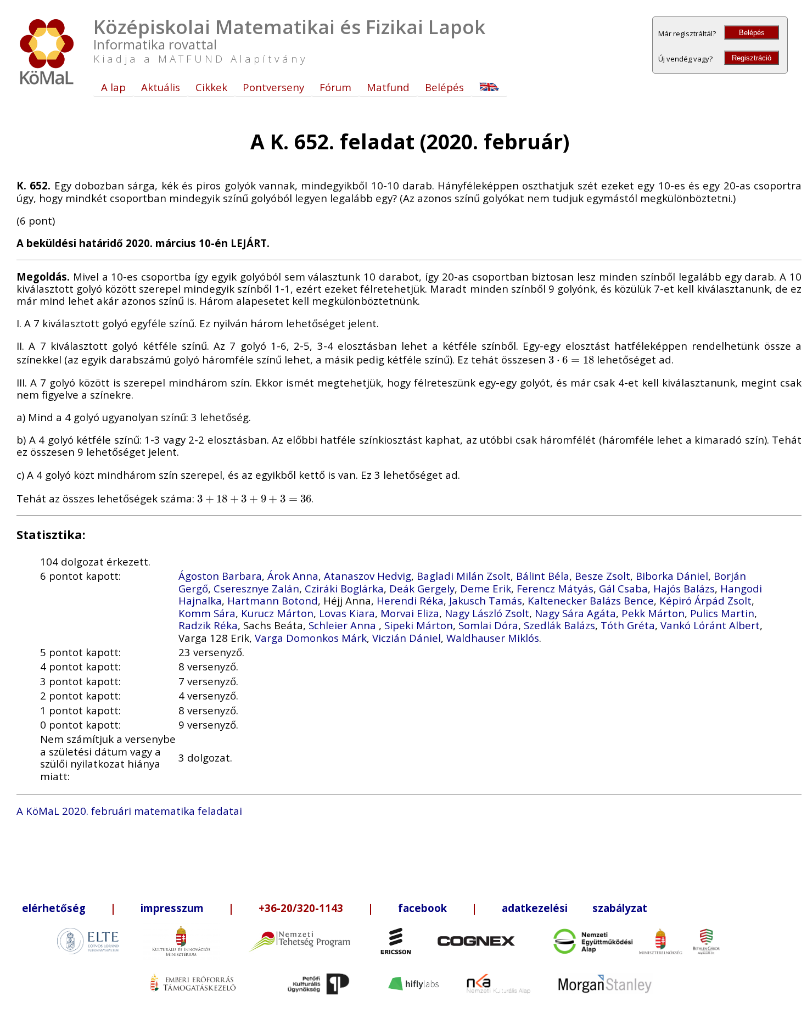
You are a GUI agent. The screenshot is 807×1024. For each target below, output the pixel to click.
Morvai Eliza (409, 613)
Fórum (335, 87)
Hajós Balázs (684, 588)
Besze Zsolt (602, 576)
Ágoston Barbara (220, 576)
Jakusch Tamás (485, 600)
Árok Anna (292, 576)
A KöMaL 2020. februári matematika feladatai (129, 811)
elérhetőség (54, 908)
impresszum (172, 908)
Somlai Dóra (488, 625)
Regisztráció (751, 58)
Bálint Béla (542, 576)
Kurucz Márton (277, 613)
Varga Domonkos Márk (311, 638)
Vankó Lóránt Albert (710, 625)
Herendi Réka (410, 600)
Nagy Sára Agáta (575, 613)
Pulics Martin (722, 613)
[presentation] (571, 359)
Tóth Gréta (628, 625)
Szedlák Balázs (559, 625)
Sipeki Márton (418, 625)
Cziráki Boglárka (344, 588)
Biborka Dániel (672, 576)
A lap (113, 87)
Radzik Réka (208, 625)
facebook (422, 908)
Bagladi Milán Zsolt (464, 576)
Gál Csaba (623, 588)
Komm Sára (207, 613)
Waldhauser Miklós (492, 638)
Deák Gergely (422, 588)
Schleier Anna (344, 625)
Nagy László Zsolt (487, 613)
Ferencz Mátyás (555, 588)
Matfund (388, 87)
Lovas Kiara (347, 613)
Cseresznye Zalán (256, 588)
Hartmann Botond (272, 600)
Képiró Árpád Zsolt (705, 600)
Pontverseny (273, 87)
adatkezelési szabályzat (574, 908)
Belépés (752, 33)
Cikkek (211, 87)
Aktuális (160, 87)
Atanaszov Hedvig (367, 576)
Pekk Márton (653, 613)
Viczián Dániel (406, 638)
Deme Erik (485, 588)
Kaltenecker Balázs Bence (591, 600)
